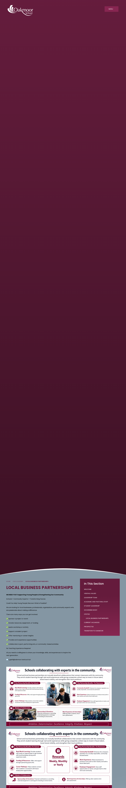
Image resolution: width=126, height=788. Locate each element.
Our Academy (18, 581)
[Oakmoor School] (20, 10)
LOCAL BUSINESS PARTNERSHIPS (36, 581)
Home (8, 581)
